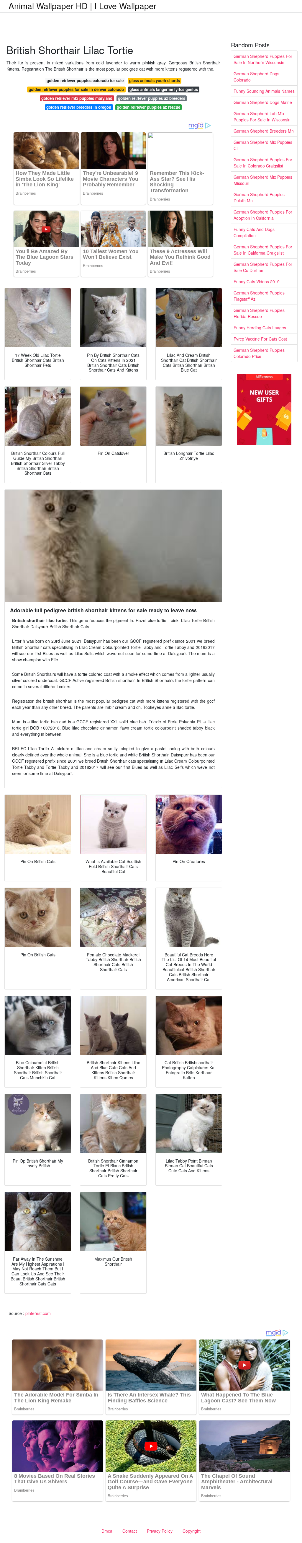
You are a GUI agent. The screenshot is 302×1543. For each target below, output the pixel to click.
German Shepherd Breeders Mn (264, 131)
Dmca (106, 1531)
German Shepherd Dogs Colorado (256, 77)
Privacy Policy (160, 1531)
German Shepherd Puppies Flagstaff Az (259, 296)
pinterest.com (38, 1313)
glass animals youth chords (154, 80)
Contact (129, 1531)
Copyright (192, 1531)
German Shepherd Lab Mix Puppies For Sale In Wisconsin (262, 116)
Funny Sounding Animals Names (264, 91)
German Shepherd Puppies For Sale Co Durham (263, 267)
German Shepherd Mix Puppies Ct (263, 145)
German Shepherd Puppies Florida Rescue (259, 313)
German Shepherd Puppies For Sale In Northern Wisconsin (263, 59)
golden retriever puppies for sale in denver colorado (76, 89)
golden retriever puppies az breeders (151, 98)
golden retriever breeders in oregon (78, 107)
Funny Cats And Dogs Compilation (254, 232)
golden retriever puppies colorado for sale (85, 80)
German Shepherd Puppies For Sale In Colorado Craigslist (263, 163)
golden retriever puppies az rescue (148, 107)
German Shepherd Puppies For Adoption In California (263, 215)
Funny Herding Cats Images (260, 328)
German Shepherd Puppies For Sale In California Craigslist (263, 250)
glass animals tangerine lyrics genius (163, 89)
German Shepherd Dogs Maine (263, 102)
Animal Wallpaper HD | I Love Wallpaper (82, 5)
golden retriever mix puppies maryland (76, 98)
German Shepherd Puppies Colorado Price (259, 353)
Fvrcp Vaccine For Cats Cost (260, 339)
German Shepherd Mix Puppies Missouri (263, 180)
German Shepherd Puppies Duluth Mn (259, 197)
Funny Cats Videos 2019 (257, 281)
